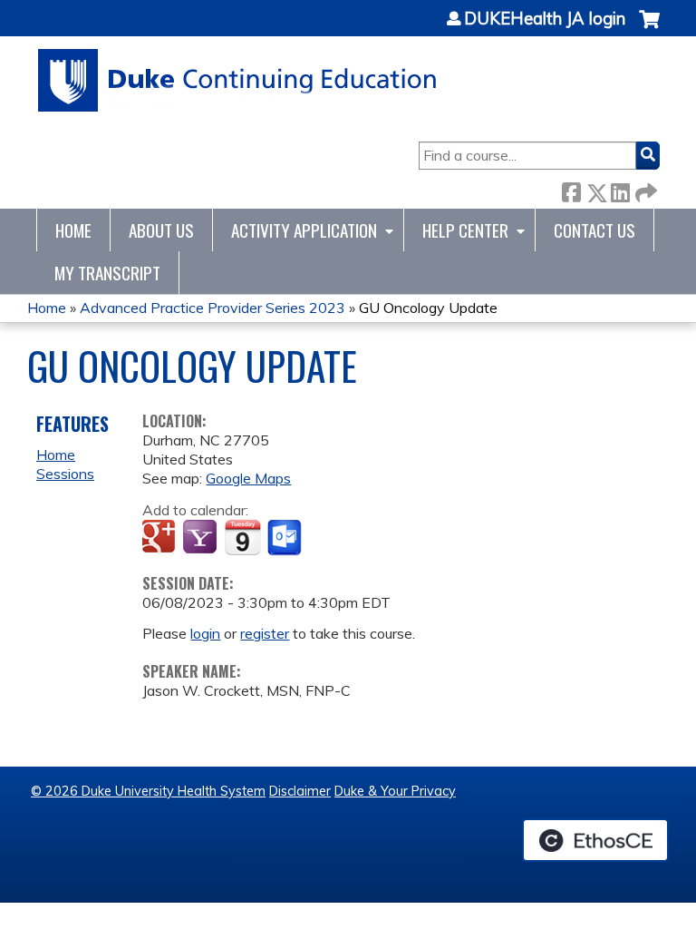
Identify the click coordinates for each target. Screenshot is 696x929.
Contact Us (594, 230)
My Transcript (107, 272)
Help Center (465, 230)
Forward (644, 189)
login (205, 633)
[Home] (238, 80)
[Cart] (649, 28)
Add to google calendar (160, 538)
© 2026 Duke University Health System (148, 791)
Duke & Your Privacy (395, 791)
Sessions (65, 473)
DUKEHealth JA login (544, 19)
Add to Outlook (285, 538)
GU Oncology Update (428, 307)
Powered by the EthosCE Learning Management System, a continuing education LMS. (595, 840)
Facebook (571, 189)
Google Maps (248, 478)
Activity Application (304, 230)
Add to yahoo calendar (201, 538)
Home (73, 230)
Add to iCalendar (242, 537)
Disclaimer (300, 791)
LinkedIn (620, 189)
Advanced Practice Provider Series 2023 (212, 307)
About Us (161, 230)
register (264, 633)
